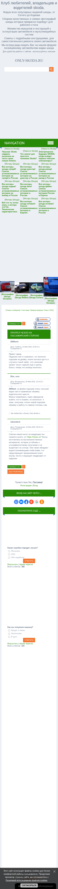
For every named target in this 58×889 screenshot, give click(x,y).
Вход (35, 485)
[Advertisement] (29, 108)
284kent (14, 341)
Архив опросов (26, 564)
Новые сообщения (13, 310)
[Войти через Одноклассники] (42, 502)
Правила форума (36, 310)
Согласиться (29, 885)
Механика (15, 551)
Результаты (12, 564)
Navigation (14, 143)
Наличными (16, 633)
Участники (25, 310)
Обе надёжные (17, 557)
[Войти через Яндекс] (31, 502)
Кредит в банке (18, 630)
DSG (13, 554)
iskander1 (15, 422)
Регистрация (26, 485)
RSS (51, 310)
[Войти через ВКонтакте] (21, 502)
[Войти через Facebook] (26, 502)
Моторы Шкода (12, 164)
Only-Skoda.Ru (29, 60)
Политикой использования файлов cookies (26, 880)
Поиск (46, 310)
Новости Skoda (12, 149)
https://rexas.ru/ (34, 437)
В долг (14, 637)
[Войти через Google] (36, 501)
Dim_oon (14, 376)
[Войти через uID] (16, 502)
